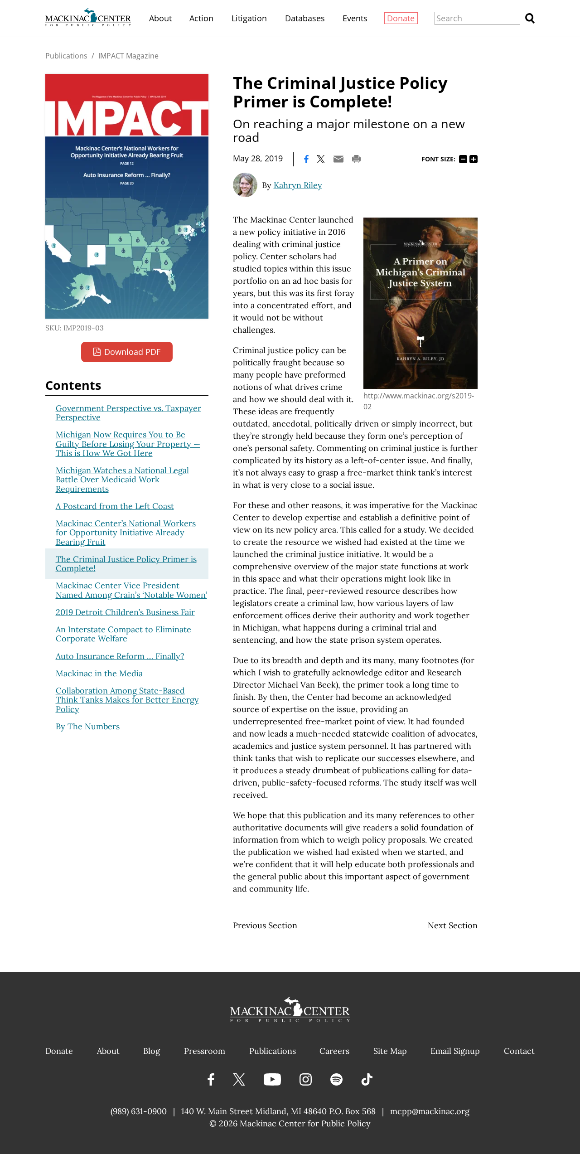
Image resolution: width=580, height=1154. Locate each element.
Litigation (249, 18)
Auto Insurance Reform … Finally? (120, 656)
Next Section (453, 925)
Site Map (390, 1051)
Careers (334, 1051)
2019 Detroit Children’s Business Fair (125, 612)
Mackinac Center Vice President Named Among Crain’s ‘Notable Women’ (131, 590)
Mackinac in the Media (99, 673)
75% (463, 159)
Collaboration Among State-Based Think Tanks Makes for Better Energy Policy (127, 699)
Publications (66, 56)
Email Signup (455, 1051)
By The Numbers (88, 726)
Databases (305, 18)
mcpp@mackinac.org (429, 1111)
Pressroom (204, 1051)
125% (473, 159)
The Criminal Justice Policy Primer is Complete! (126, 563)
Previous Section (265, 925)
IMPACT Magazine (128, 56)
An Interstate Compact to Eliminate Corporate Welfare (123, 634)
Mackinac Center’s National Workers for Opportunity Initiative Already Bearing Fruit (126, 532)
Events (355, 18)
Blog (151, 1051)
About (160, 18)
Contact (519, 1051)
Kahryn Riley (298, 185)
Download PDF (132, 351)
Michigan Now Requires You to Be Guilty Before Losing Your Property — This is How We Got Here (128, 443)
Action (201, 18)
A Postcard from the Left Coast (115, 506)
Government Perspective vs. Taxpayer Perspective (128, 412)
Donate (401, 18)
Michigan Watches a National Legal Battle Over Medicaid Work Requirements (122, 479)
